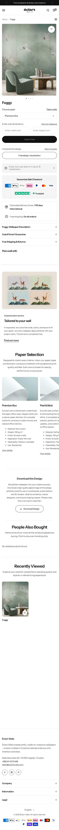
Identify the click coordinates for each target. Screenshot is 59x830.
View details (7, 450)
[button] (6, 2)
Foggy (5, 620)
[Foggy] (15, 599)
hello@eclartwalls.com (12, 765)
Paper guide (52, 109)
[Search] (48, 10)
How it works (51, 149)
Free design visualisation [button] (29, 155)
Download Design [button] (31, 509)
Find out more (11, 340)
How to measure (49, 124)
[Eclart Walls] (29, 10)
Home (4, 19)
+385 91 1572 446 (10, 761)
